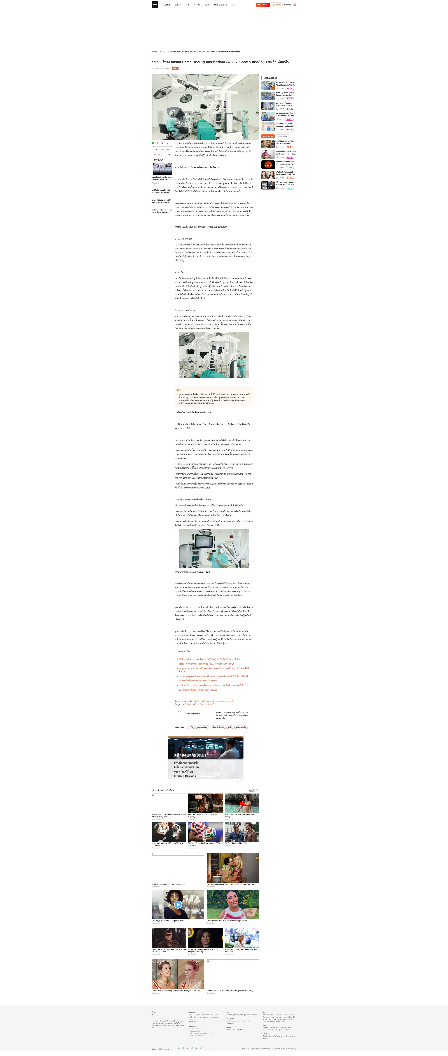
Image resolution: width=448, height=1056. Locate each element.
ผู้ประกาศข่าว (247, 1015)
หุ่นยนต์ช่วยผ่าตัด (202, 727)
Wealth (233, 1021)
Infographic (284, 1019)
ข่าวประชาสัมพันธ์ (275, 1021)
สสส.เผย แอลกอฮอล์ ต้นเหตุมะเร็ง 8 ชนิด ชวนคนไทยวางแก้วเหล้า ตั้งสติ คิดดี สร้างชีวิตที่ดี (213, 676)
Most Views (268, 136)
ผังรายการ (255, 1015)
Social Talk (274, 1017)
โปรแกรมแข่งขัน (274, 1027)
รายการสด (229, 1015)
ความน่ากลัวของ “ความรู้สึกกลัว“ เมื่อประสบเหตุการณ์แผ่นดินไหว (161, 201)
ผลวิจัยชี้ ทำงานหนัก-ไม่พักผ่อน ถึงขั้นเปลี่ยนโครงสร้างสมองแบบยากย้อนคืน (161, 191)
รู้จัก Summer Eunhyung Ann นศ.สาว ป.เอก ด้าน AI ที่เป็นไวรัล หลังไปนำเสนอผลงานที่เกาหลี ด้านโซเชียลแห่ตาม (286, 183)
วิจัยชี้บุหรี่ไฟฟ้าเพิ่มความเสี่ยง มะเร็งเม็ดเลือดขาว (198, 680)
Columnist (241, 1029)
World (228, 1021)
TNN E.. (290, 147)
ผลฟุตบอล (266, 1027)
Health (162, 51)
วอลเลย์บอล (266, 1030)
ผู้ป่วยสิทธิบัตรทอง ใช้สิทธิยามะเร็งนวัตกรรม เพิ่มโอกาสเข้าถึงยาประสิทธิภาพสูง (286, 114)
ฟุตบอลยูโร (274, 1030)
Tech (290, 188)
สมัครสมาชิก (287, 4)
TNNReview (285, 1036)
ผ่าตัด (191, 727)
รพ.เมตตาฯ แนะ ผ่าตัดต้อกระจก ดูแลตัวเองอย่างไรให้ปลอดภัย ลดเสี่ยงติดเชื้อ (286, 125)
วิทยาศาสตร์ (266, 1017)
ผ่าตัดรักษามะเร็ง (241, 727)
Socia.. (290, 178)
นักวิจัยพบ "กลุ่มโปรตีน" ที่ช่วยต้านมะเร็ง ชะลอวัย (198, 690)
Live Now (264, 4)
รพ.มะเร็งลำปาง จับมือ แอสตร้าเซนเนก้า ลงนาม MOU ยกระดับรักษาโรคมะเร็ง (162, 178)
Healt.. (290, 88)
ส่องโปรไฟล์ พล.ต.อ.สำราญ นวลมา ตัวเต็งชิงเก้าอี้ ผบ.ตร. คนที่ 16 (285, 142)
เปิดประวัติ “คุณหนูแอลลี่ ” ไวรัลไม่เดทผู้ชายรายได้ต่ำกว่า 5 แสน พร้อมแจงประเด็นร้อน (286, 173)
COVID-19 (266, 1021)
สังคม (286, 1015)
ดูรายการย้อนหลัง (238, 1015)
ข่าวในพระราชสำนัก (268, 1015)
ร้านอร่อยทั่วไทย (267, 1036)
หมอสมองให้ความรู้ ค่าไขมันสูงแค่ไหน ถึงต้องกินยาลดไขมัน (286, 152)
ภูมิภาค (294, 1017)
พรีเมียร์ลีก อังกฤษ (285, 1027)
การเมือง (291, 1015)
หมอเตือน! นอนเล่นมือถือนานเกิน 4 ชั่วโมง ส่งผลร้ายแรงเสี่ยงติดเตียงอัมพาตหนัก (162, 211)
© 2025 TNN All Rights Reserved (283, 1048)
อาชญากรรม (282, 1017)
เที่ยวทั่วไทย (276, 1036)
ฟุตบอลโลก (282, 1030)
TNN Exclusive (279, 1015)
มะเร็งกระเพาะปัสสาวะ (218, 727)
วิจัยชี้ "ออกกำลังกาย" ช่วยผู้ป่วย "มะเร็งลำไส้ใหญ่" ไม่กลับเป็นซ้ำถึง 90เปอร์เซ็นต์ (209, 659)
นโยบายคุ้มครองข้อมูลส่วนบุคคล (261, 1048)
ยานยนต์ (265, 1019)
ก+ (168, 149)
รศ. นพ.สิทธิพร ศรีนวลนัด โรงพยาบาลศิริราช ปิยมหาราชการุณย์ (208, 701)
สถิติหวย (265, 1038)
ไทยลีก (288, 1030)
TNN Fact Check (274, 1019)
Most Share (282, 136)
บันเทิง (289, 1017)
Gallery (283, 1021)
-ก (156, 149)
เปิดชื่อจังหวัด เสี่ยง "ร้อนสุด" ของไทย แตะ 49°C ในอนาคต (286, 162)
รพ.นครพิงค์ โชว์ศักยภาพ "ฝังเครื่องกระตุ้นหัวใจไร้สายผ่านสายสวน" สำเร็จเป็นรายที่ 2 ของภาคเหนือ (286, 83)
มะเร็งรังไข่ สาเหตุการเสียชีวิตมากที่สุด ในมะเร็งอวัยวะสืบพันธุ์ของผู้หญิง (206, 664)
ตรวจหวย (293, 1036)
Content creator (231, 1029)
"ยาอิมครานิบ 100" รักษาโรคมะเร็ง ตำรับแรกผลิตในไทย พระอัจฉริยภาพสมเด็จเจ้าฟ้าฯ (212, 685)
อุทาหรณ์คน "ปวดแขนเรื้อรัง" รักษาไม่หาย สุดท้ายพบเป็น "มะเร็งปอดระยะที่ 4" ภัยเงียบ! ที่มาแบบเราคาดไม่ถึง (286, 104)
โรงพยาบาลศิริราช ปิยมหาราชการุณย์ (199, 704)
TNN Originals (230, 1023)
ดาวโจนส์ (291, 1019)
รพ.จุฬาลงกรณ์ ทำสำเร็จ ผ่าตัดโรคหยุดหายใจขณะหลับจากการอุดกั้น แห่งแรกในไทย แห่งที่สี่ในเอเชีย (214, 670)
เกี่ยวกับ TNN (245, 1048)
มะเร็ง (230, 727)
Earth (290, 167)
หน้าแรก (154, 51)
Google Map (193, 1021)
